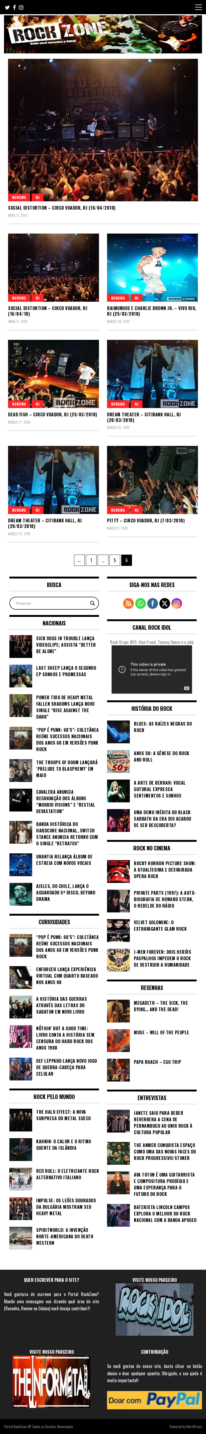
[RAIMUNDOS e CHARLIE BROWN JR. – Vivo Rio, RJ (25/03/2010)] (152, 268)
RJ (37, 197)
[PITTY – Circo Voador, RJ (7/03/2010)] (152, 480)
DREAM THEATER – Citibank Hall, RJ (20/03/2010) (144, 417)
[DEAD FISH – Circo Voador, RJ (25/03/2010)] (53, 374)
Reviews (19, 197)
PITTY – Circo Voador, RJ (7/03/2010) (146, 520)
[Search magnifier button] (92, 603)
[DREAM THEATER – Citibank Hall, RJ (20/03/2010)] (152, 374)
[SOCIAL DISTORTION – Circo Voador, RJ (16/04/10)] (53, 268)
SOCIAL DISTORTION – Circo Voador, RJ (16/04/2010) (62, 208)
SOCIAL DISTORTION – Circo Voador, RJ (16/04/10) (47, 311)
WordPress (194, 1426)
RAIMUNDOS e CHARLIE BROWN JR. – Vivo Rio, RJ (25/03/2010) (151, 311)
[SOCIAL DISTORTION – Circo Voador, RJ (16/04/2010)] (103, 130)
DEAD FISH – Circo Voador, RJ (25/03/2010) (52, 414)
